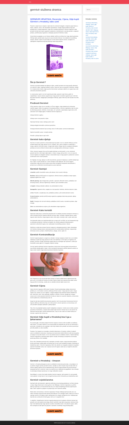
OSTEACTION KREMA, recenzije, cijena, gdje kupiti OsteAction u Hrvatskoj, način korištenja (92, 41)
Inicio (30, 2)
